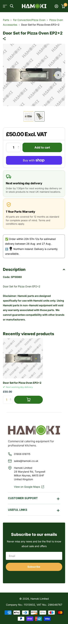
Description (14, 269)
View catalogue (5, 6)
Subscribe (34, 566)
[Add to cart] (28, 400)
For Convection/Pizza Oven (29, 19)
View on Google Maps (27, 486)
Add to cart (42, 147)
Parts (6, 19)
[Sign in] (56, 6)
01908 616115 (22, 454)
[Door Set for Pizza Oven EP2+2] (23, 358)
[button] (58, 75)
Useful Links (17, 509)
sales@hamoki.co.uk (26, 460)
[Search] (11, 6)
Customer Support (23, 498)
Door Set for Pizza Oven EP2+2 (22, 382)
